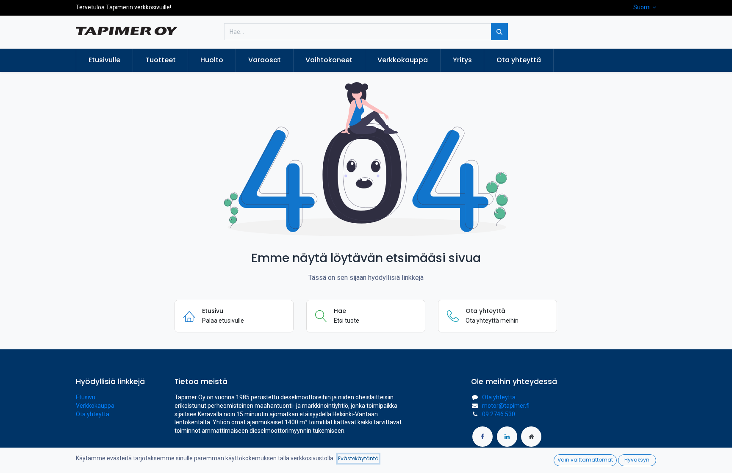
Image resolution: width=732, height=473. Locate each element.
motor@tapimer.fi (506, 405)
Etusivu (85, 397)
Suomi (642, 7)
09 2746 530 (498, 414)
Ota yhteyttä (92, 414)
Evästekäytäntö (358, 458)
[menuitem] (104, 60)
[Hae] (499, 31)
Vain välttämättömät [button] (585, 459)
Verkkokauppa (95, 405)
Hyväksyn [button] (636, 459)
